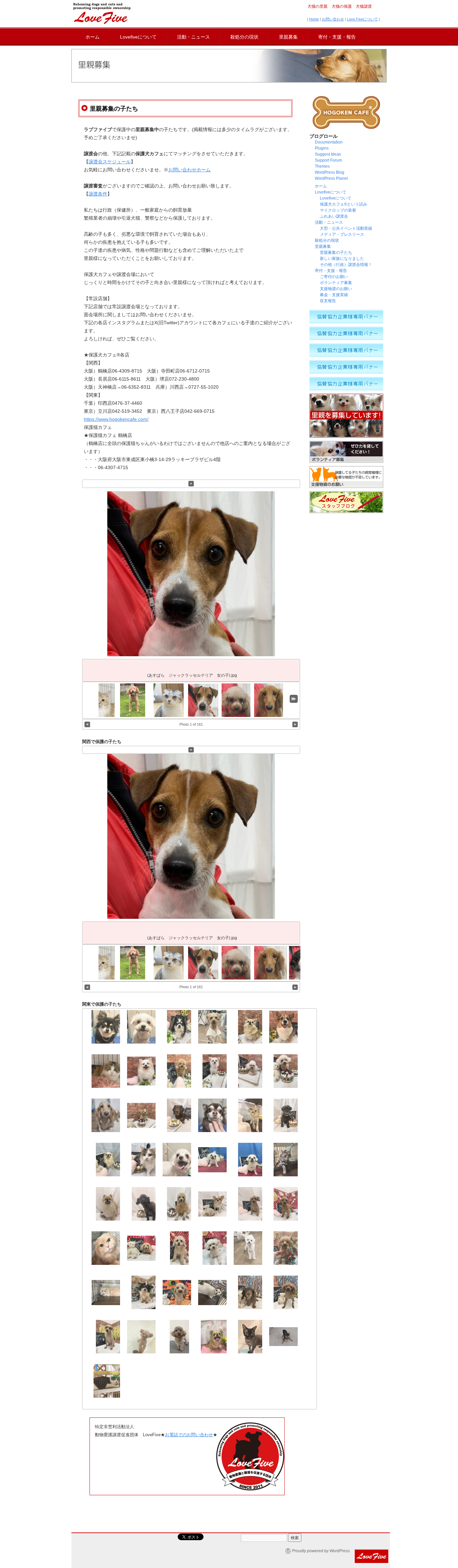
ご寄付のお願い (334, 276)
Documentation (329, 142)
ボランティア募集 (336, 282)
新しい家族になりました (342, 258)
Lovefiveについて (138, 37)
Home (314, 19)
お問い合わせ (333, 19)
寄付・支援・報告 (337, 37)
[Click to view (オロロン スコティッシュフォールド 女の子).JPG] (170, 700)
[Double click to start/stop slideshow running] (205, 700)
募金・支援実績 (334, 294)
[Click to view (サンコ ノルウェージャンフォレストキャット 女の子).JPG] (101, 700)
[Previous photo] (87, 724)
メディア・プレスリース (342, 234)
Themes (322, 166)
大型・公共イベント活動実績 (346, 228)
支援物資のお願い (336, 288)
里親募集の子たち (336, 252)
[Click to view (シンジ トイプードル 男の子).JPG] (132, 700)
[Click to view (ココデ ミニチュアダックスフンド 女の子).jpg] (270, 700)
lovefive (101, 13)
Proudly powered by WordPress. (321, 1551)
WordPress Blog (329, 172)
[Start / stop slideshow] (191, 484)
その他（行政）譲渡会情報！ (348, 264)
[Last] (294, 698)
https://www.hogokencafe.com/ (116, 419)
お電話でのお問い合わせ (189, 1434)
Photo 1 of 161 (191, 724)
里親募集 (288, 37)
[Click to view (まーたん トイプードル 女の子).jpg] (236, 700)
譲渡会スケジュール (110, 161)
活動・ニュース (193, 37)
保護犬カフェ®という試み (343, 204)
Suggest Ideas (328, 154)
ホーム (92, 37)
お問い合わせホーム (189, 169)
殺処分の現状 (244, 37)
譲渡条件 (98, 194)
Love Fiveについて (362, 19)
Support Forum (328, 160)
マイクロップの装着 (338, 210)
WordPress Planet (331, 178)
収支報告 (328, 300)
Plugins (322, 148)
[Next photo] (295, 724)
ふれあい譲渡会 (334, 216)
